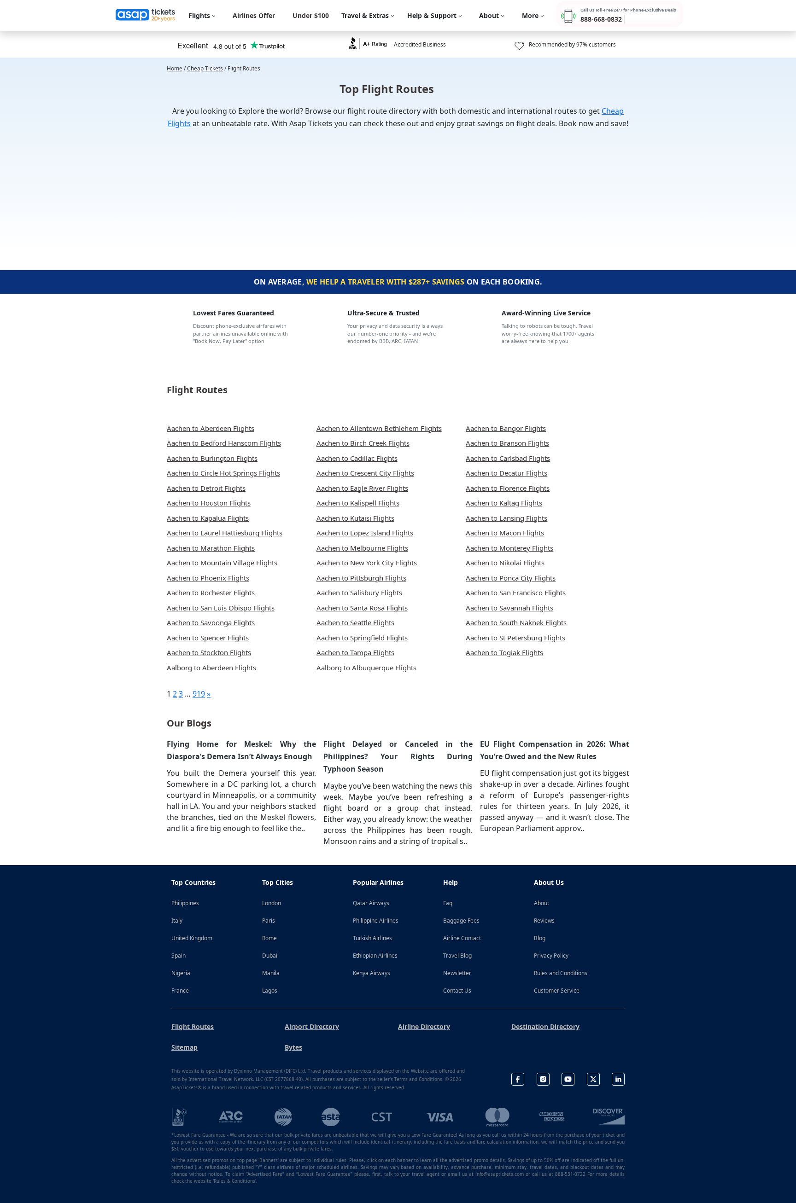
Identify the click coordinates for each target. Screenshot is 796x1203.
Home (174, 68)
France (180, 990)
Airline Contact (462, 938)
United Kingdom (191, 938)
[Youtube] (568, 1079)
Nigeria (180, 973)
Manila (271, 973)
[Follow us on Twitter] (593, 1079)
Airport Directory (312, 1026)
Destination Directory (545, 1026)
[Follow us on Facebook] (517, 1079)
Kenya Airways (371, 973)
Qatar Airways (371, 903)
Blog (539, 938)
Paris (268, 920)
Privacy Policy (551, 955)
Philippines (185, 903)
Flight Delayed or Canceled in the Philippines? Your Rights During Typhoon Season (398, 756)
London (271, 903)
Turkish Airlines (372, 938)
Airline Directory (424, 1026)
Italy (176, 920)
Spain (178, 955)
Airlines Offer (254, 15)
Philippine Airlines (375, 920)
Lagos (269, 990)
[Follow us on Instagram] (543, 1079)
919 (199, 694)
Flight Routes (192, 1026)
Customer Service (556, 990)
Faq (447, 903)
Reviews (544, 920)
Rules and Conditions (560, 973)
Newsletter (457, 973)
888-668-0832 (601, 19)
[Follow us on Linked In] (618, 1079)
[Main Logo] (146, 16)
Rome (269, 938)
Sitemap (184, 1047)
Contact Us (457, 990)
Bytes (293, 1047)
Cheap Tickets (205, 68)
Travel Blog (457, 955)
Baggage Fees (461, 920)
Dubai (269, 955)
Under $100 (311, 15)
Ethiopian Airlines (375, 955)
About (541, 903)
